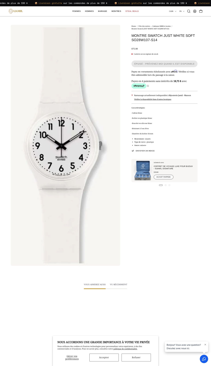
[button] (189, 11)
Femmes (53, 314)
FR (180, 11)
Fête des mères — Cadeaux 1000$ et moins (155, 26)
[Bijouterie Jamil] (16, 11)
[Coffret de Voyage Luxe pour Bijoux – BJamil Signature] (142, 170)
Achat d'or (122, 314)
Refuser (136, 357)
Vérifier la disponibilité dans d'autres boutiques (152, 99)
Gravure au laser (125, 333)
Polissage (122, 325)
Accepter (104, 357)
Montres (53, 325)
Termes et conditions (88, 318)
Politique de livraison (88, 321)
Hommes (54, 318)
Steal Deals (54, 329)
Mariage (53, 321)
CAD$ (171, 11)
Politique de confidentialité (91, 325)
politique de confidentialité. (125, 348)
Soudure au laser (125, 329)
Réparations (123, 318)
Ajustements (123, 321)
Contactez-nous (85, 314)
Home (133, 26)
